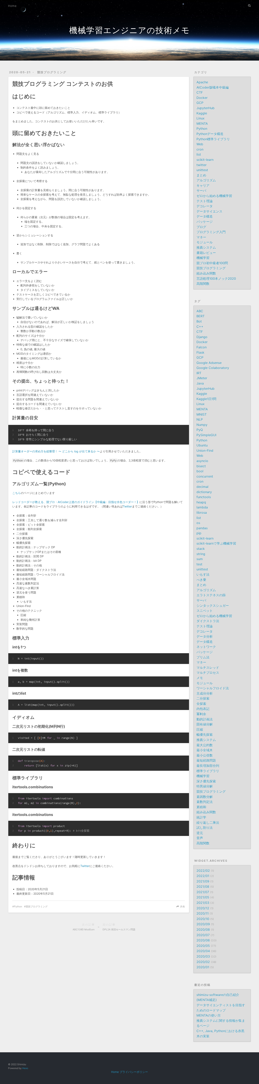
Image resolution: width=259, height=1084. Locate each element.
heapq (201, 502)
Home (12, 5)
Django (201, 337)
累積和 (201, 807)
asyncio (202, 461)
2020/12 (202, 908)
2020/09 (203, 924)
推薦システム (206, 247)
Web (199, 144)
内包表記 (202, 709)
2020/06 (203, 940)
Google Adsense (209, 363)
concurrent (204, 476)
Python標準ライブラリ (213, 139)
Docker (202, 98)
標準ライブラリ (207, 771)
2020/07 (203, 935)
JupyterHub (205, 108)
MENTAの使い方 (208, 1015)
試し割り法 (204, 828)
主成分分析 (204, 693)
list (198, 154)
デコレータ (204, 206)
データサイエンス (209, 211)
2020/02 (203, 962)
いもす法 (202, 574)
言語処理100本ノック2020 (216, 279)
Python (18, 906)
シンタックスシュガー (212, 606)
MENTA (202, 124)
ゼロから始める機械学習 (214, 196)
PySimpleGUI (206, 435)
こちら (16, 493)
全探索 (201, 704)
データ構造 (204, 216)
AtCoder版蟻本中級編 (212, 87)
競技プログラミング (51, 72)
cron (199, 149)
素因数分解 (204, 797)
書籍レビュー (206, 253)
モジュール (204, 242)
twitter (201, 165)
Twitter (127, 506)
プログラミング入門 (211, 232)
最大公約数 (204, 745)
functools (203, 497)
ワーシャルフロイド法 (212, 688)
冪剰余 (201, 714)
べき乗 (201, 580)
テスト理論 (204, 201)
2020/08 (203, 930)
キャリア (202, 185)
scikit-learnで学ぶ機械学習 (216, 543)
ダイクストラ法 (207, 621)
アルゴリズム (206, 180)
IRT (198, 373)
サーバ (201, 191)
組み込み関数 (206, 273)
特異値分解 (204, 786)
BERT (200, 316)
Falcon (201, 347)
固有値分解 (204, 724)
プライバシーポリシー (134, 1072)
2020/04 (203, 951)
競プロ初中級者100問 (212, 263)
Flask (200, 352)
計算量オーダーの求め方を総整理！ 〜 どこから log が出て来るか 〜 (56, 451)
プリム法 (202, 657)
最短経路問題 (206, 760)
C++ (199, 327)
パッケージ (204, 222)
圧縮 (199, 730)
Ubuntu (202, 445)
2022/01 (202, 876)
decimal (202, 487)
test (199, 564)
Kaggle (201, 113)
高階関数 (202, 284)
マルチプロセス (207, 673)
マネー (201, 237)
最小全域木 (204, 750)
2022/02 (203, 871)
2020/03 (203, 956)
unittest (202, 170)
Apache (202, 82)
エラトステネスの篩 (211, 595)
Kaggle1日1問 (206, 399)
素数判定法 (204, 802)
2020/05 (203, 946)
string (200, 554)
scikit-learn (204, 160)
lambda (202, 507)
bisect (201, 466)
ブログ (201, 227)
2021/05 (202, 897)
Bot (199, 321)
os (198, 523)
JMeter (201, 378)
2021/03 (202, 903)
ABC (199, 311)
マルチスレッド (207, 668)
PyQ (199, 430)
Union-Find (204, 451)
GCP (199, 103)
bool (199, 471)
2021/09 (202, 881)
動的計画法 (204, 719)
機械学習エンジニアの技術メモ (129, 30)
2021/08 (202, 887)
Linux (200, 118)
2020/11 (202, 913)
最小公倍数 (204, 755)
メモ (199, 678)
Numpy (201, 425)
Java (200, 383)
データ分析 (204, 636)
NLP (199, 419)
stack (200, 549)
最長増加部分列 (207, 766)
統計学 (201, 817)
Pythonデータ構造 (209, 134)
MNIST (201, 414)
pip (198, 533)
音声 (199, 838)
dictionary (204, 492)
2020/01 (202, 967)
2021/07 (202, 892)
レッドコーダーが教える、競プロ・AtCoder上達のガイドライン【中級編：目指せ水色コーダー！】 (75, 502)
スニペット (204, 611)
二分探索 (202, 698)
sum (199, 559)
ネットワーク (206, 647)
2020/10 (202, 919)
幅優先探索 (204, 735)
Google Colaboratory (212, 368)
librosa (201, 513)
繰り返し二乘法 (207, 823)
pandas (202, 528)
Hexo (25, 1068)
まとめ (201, 175)
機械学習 (202, 258)
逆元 (199, 833)
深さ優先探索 (206, 781)
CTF (199, 92)
